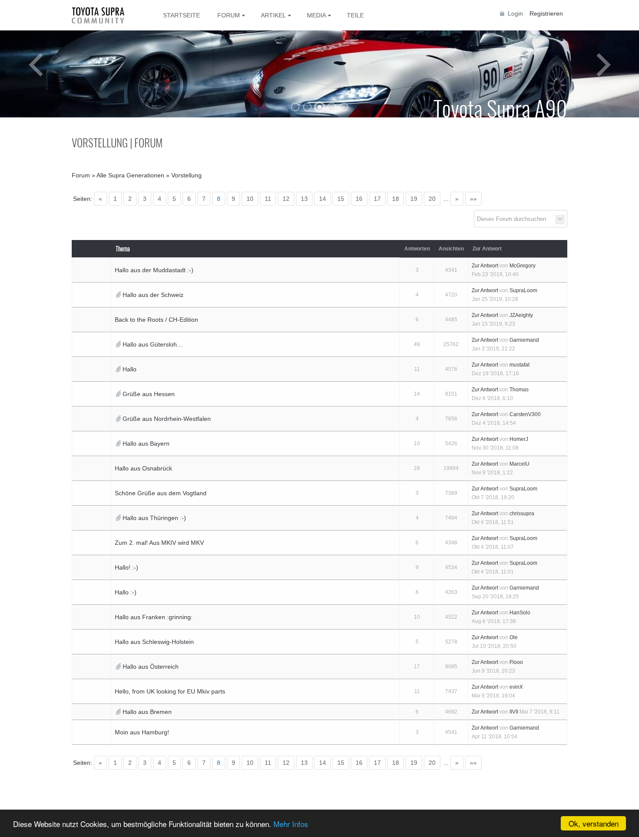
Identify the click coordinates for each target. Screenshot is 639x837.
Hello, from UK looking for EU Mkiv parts (170, 691)
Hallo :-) (125, 592)
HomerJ (518, 439)
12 (286, 198)
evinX (516, 687)
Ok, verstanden (594, 823)
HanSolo (519, 613)
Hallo (129, 369)
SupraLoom (523, 290)
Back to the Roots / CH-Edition (156, 319)
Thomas (519, 390)
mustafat (519, 365)
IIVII (513, 712)
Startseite (181, 15)
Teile (355, 15)
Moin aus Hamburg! (142, 732)
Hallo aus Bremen (147, 711)
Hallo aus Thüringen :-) (154, 517)
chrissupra (521, 513)
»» (473, 198)
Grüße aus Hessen (149, 393)
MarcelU (519, 464)
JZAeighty (521, 315)
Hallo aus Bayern (146, 443)
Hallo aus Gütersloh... (152, 344)
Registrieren (546, 13)
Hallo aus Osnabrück (143, 468)
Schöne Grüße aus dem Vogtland (160, 493)
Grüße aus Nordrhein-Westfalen (167, 418)
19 (413, 198)
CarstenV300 (525, 414)
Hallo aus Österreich (151, 666)
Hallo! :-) (126, 567)
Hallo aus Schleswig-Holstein (154, 641)
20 (432, 198)
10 (249, 198)
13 (304, 198)
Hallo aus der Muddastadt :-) (154, 270)
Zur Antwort (485, 266)
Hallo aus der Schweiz (153, 294)
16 (359, 198)
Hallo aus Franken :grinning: (154, 617)
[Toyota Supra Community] (104, 15)
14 (322, 198)
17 (377, 198)
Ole (513, 637)
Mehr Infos (290, 823)
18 (395, 198)
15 (340, 198)
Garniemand (524, 340)
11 (268, 198)
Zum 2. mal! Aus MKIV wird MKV (159, 542)
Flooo (516, 662)
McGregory (522, 266)
